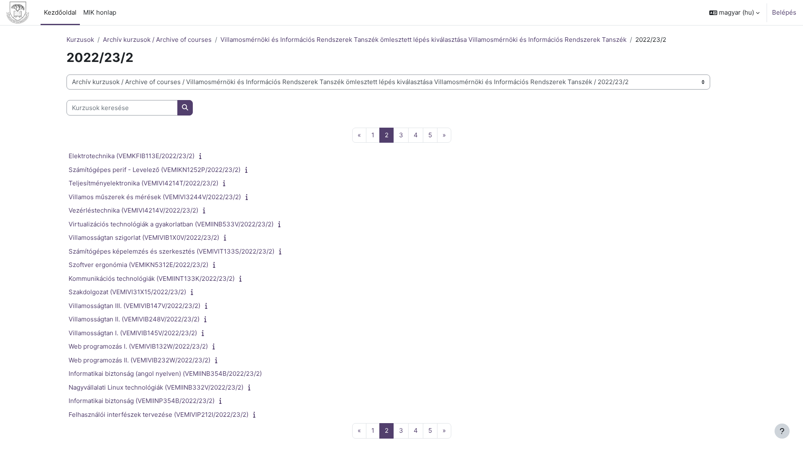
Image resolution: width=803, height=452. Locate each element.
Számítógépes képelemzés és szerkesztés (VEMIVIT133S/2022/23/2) (171, 251)
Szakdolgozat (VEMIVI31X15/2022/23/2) (127, 292)
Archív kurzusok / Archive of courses (157, 40)
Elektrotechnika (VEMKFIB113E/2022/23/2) (131, 156)
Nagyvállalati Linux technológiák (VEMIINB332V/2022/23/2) (156, 387)
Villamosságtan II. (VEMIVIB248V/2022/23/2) (134, 319)
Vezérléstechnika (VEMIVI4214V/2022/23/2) (133, 210)
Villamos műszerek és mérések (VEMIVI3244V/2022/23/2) (155, 197)
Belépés (784, 12)
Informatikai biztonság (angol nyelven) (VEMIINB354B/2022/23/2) (165, 374)
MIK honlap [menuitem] (99, 12)
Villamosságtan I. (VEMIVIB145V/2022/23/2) (133, 333)
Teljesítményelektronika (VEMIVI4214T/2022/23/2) (143, 183)
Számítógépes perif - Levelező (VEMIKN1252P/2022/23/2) (154, 170)
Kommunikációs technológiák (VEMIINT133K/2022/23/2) (152, 278)
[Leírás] (202, 156)
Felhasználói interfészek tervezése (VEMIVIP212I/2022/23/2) (158, 415)
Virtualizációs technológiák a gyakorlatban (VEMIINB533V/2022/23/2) (171, 224)
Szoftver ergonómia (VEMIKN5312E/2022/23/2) (138, 265)
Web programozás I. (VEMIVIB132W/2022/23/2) (138, 346)
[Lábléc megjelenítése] (782, 431)
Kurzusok (80, 40)
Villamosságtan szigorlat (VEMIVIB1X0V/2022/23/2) (144, 237)
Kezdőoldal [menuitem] (60, 12)
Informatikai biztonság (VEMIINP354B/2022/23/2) (142, 401)
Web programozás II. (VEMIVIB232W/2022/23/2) (139, 360)
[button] (734, 12)
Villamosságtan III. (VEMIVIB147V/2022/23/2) (134, 306)
